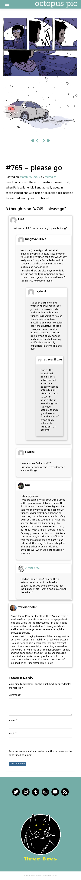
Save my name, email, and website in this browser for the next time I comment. (40, 753)
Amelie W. (32, 568)
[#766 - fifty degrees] (40, 74)
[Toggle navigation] (7, 4)
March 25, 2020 (30, 177)
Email (12, 734)
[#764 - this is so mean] (37, 141)
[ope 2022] (48, 141)
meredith (50, 177)
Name (12, 721)
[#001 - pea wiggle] (32, 141)
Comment (14, 695)
